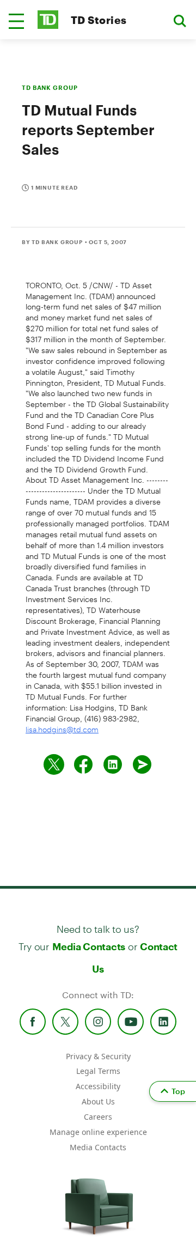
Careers (98, 1117)
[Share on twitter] (54, 764)
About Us (98, 1101)
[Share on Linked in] (112, 764)
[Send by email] (142, 764)
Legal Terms (98, 1071)
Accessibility (98, 1086)
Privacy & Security (98, 1056)
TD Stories (99, 20)
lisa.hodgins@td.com (62, 729)
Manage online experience (98, 1132)
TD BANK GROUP (49, 87)
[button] (16, 21)
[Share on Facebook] (83, 764)
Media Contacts (88, 946)
